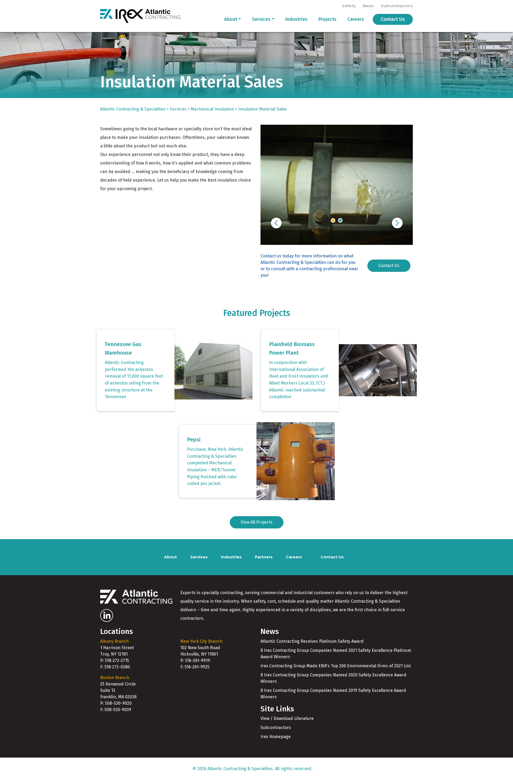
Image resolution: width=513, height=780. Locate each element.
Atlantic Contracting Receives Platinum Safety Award (312, 641)
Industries (296, 19)
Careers (355, 19)
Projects (327, 19)
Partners (264, 557)
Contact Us (393, 19)
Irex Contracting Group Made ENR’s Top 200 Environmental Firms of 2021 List (336, 665)
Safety (349, 5)
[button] (276, 223)
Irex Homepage (276, 736)
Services (261, 19)
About (230, 19)
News (368, 5)
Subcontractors (397, 5)
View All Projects (257, 522)
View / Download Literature (287, 718)
